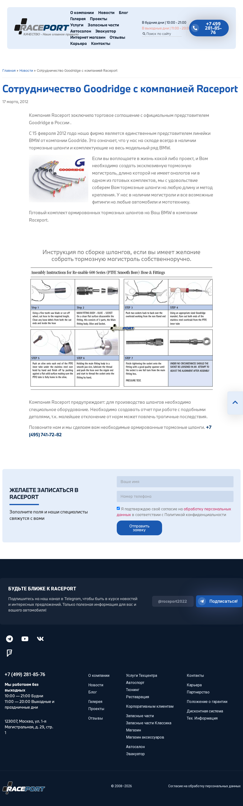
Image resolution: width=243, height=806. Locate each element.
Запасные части (103, 24)
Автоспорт (135, 682)
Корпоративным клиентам (149, 706)
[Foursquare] (9, 653)
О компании (82, 12)
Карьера (78, 43)
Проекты (98, 18)
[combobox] (162, 34)
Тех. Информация (202, 718)
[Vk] (40, 639)
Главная (9, 70)
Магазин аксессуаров (145, 737)
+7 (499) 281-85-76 (25, 674)
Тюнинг (132, 689)
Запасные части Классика (148, 723)
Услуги (77, 24)
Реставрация (137, 697)
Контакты (100, 43)
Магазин (133, 730)
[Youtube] (25, 639)
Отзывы (117, 37)
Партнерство (198, 692)
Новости (106, 12)
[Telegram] (9, 639)
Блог (123, 12)
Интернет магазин (87, 37)
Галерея (78, 18)
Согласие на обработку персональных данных (204, 786)
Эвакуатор (105, 30)
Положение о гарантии (207, 701)
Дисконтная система (205, 711)
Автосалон (80, 30)
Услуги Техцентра (141, 675)
